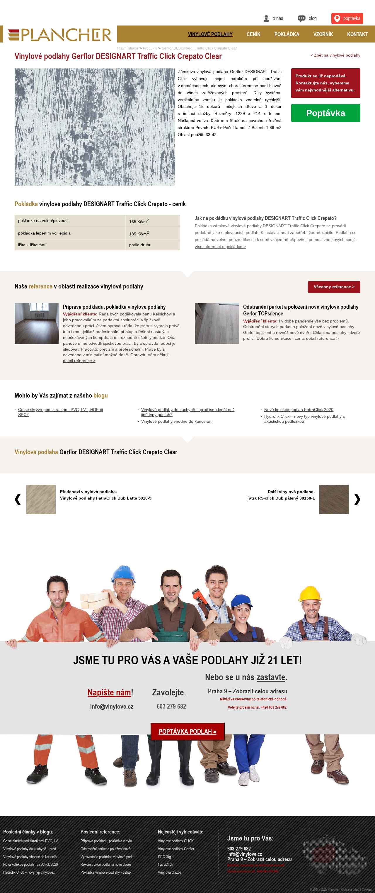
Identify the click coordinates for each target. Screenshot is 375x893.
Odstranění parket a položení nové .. (107, 848)
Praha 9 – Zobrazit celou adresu (247, 691)
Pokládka (287, 34)
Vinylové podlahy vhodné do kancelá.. (30, 856)
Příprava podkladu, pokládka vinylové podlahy (114, 306)
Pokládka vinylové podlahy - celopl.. (107, 872)
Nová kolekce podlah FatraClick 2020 (298, 409)
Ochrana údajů (350, 889)
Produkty (150, 48)
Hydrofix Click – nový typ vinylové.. (29, 872)
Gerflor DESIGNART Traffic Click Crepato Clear (199, 48)
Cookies (367, 889)
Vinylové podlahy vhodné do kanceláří (176, 421)
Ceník (253, 34)
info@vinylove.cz (111, 706)
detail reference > (79, 360)
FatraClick (165, 864)
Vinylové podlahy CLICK (176, 840)
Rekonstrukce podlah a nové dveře (106, 864)
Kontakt (357, 34)
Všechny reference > (334, 286)
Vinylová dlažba (169, 872)
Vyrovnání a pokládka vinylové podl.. (107, 856)
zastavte (271, 677)
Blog (313, 18)
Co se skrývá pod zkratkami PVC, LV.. (31, 840)
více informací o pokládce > (220, 246)
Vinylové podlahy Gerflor (176, 848)
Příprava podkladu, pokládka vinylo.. (107, 840)
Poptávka (351, 18)
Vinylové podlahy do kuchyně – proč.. (30, 848)
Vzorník (323, 34)
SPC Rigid (165, 856)
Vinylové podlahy (210, 34)
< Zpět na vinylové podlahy (335, 55)
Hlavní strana (127, 48)
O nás (278, 18)
